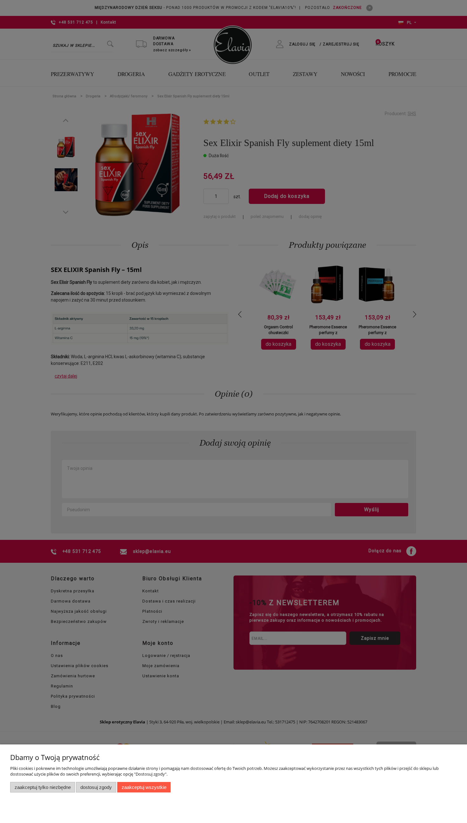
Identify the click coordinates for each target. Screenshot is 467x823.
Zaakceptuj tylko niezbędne (43, 787)
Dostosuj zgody (96, 787)
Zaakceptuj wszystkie (144, 787)
